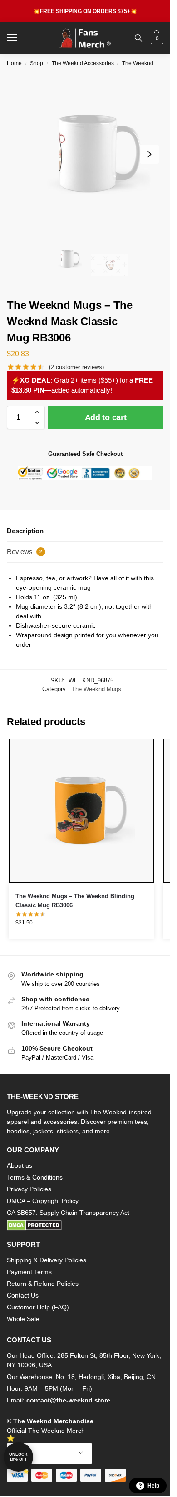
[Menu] (20, 38)
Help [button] (153, 1486)
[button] (155, 38)
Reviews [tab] (24, 551)
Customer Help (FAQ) (38, 1307)
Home (14, 63)
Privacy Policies (29, 1189)
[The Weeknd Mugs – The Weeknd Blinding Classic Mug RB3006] (81, 810)
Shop (36, 63)
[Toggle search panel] (138, 38)
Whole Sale (23, 1318)
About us (19, 1165)
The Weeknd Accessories (83, 63)
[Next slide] (149, 154)
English (43, 1453)
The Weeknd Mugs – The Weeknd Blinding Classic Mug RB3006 (74, 901)
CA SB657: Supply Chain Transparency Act (68, 1212)
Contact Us (23, 1295)
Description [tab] (25, 531)
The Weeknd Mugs (145, 63)
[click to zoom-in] (88, 154)
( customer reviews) (76, 367)
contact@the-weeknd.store (68, 1400)
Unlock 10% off (18, 1457)
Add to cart (106, 417)
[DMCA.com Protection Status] (85, 1225)
